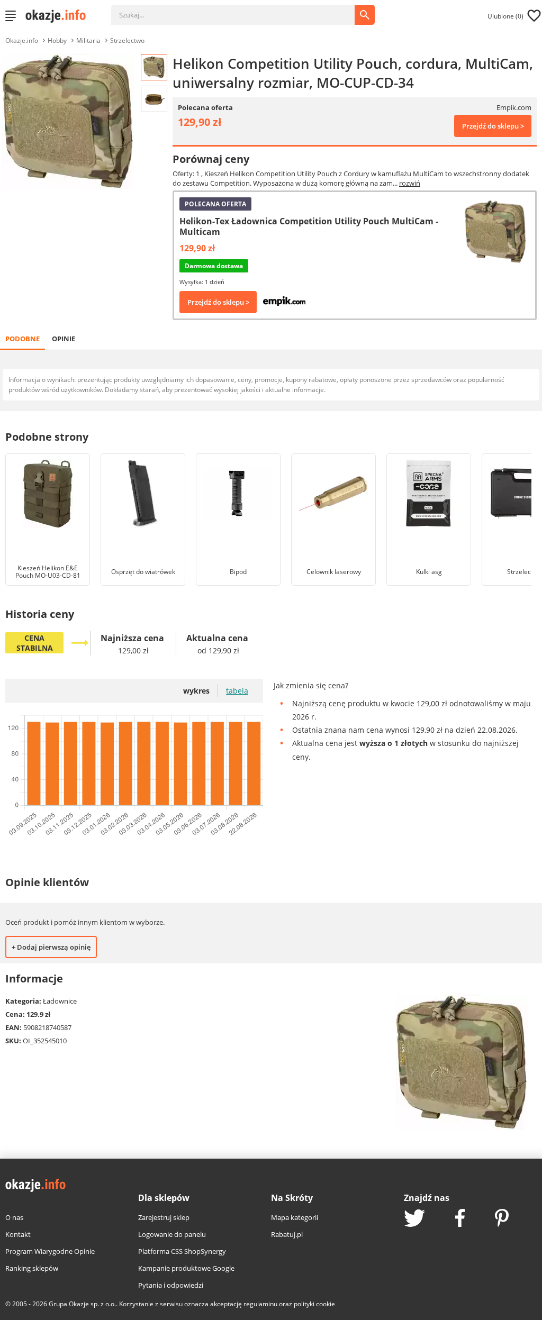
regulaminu (260, 1303)
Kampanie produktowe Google (186, 1268)
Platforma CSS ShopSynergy (182, 1251)
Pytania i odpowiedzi (170, 1285)
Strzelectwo (127, 40)
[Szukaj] (241, 9)
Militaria (88, 40)
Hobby (57, 40)
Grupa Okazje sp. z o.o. (82, 1303)
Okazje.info (21, 40)
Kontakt (18, 1234)
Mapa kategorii (294, 1217)
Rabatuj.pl (287, 1234)
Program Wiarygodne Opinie (50, 1251)
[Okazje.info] (59, 16)
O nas (14, 1217)
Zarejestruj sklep (163, 1217)
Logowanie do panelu (172, 1234)
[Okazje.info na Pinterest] (502, 1219)
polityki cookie (314, 1303)
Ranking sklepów (31, 1268)
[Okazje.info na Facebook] (460, 1219)
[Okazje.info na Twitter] (414, 1219)
